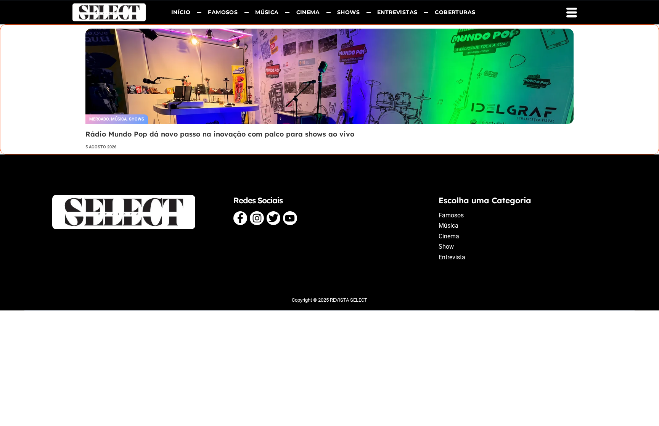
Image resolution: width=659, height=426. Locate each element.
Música (266, 12)
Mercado (99, 119)
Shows (348, 12)
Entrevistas (397, 12)
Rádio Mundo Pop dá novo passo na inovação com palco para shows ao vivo (219, 134)
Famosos (223, 12)
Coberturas (455, 12)
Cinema (308, 12)
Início (180, 12)
